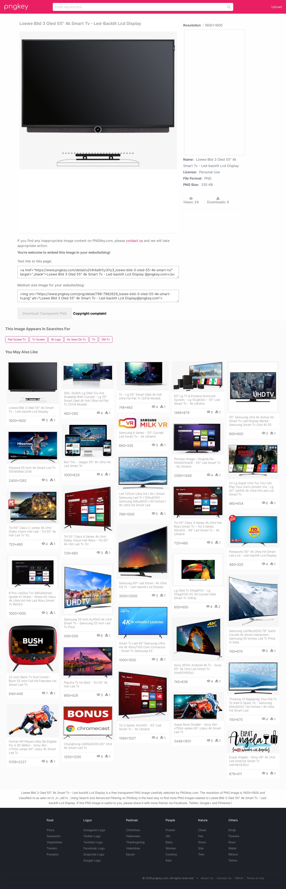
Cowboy (171, 854)
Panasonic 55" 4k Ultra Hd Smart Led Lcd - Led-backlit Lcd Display (253, 553)
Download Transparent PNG (45, 313)
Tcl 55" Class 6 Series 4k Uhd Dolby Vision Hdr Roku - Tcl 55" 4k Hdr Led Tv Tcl (86, 540)
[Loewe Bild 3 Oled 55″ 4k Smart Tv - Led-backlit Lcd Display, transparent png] (98, 100)
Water (232, 848)
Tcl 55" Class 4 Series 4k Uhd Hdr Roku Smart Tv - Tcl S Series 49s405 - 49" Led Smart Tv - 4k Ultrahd (198, 528)
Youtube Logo (93, 842)
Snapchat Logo (93, 854)
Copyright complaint (89, 313)
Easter (130, 854)
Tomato (52, 848)
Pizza (50, 830)
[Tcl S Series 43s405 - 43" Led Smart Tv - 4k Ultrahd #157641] (143, 695)
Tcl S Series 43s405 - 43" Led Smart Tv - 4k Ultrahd (140, 727)
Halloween (133, 836)
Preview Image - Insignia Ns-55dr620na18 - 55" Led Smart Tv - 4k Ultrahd (197, 462)
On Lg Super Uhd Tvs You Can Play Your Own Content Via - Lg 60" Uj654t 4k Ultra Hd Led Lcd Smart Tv (251, 488)
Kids (169, 860)
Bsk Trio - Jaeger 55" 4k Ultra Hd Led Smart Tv (87, 464)
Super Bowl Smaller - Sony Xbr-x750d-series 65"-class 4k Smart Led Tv (197, 728)
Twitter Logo (92, 836)
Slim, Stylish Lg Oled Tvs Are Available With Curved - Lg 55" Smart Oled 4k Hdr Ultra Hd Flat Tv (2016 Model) (86, 398)
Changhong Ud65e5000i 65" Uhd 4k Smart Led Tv (88, 746)
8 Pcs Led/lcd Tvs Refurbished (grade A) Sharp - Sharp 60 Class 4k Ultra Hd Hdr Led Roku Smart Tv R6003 (32, 598)
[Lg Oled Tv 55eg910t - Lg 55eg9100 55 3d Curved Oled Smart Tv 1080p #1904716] (198, 570)
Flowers (233, 836)
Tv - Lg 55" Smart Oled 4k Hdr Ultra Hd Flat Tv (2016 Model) (140, 396)
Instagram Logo (94, 830)
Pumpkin (53, 854)
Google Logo (92, 860)
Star (201, 848)
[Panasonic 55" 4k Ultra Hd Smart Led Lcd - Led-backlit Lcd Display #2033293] (253, 531)
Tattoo (232, 860)
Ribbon (233, 854)
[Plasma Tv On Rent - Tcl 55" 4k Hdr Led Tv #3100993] (88, 662)
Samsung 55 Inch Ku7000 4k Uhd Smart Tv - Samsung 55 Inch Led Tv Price (88, 623)
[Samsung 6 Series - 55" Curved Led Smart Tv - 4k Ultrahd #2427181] (143, 423)
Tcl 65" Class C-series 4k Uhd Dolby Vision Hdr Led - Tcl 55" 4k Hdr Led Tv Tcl (32, 531)
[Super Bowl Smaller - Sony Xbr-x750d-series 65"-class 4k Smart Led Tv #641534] (198, 706)
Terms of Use (255, 878)
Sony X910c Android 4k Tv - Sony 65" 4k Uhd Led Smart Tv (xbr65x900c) (198, 668)
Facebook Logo (94, 848)
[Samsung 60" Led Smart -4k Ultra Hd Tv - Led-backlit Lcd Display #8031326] (143, 551)
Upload (276, 7)
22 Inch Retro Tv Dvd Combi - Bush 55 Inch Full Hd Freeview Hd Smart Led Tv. (32, 680)
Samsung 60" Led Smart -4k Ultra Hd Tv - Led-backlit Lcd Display (143, 585)
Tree (201, 854)
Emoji (232, 830)
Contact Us (224, 878)
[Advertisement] (64, 201)
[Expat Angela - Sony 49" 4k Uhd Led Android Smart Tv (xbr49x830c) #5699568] (253, 741)
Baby (169, 842)
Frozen (170, 830)
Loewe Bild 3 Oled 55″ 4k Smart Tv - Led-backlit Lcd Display (31, 409)
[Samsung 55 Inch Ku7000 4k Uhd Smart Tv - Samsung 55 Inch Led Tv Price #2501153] (88, 589)
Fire (200, 836)
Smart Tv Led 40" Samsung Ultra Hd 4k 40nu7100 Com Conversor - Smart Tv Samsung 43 (142, 647)
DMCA (239, 878)
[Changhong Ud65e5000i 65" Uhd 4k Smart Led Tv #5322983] (88, 722)
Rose (231, 842)
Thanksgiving (135, 842)
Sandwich (53, 836)
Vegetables (54, 842)
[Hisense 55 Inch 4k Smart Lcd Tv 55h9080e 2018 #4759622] (33, 447)
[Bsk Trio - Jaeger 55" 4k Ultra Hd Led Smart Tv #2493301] (88, 441)
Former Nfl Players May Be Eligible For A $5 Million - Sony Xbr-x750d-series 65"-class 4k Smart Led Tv (33, 747)
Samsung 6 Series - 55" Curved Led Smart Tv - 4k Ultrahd (141, 434)
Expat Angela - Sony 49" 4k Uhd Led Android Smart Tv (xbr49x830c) (252, 760)
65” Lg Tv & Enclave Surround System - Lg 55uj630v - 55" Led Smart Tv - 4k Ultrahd (197, 399)
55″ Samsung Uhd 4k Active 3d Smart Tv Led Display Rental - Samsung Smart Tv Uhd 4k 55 (251, 420)
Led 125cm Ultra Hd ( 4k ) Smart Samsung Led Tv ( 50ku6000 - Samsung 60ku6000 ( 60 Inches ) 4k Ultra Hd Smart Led (142, 499)
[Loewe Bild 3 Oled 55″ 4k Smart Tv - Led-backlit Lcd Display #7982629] (33, 382)
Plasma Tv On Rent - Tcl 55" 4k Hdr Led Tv (86, 684)
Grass (202, 842)
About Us (207, 878)
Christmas (133, 830)
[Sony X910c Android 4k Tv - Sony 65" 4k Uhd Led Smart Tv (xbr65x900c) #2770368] (198, 639)
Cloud (202, 830)
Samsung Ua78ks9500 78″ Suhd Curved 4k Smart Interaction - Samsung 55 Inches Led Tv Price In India (252, 636)
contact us (134, 241)
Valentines (133, 848)
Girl (168, 836)
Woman (171, 848)
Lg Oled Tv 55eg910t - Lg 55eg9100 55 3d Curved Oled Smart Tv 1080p (195, 594)
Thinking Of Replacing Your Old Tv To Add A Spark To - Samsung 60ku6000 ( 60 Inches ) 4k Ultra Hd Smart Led (253, 704)
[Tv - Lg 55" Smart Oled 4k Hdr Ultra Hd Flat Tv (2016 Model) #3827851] (143, 376)
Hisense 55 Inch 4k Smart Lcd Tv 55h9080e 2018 (32, 469)
